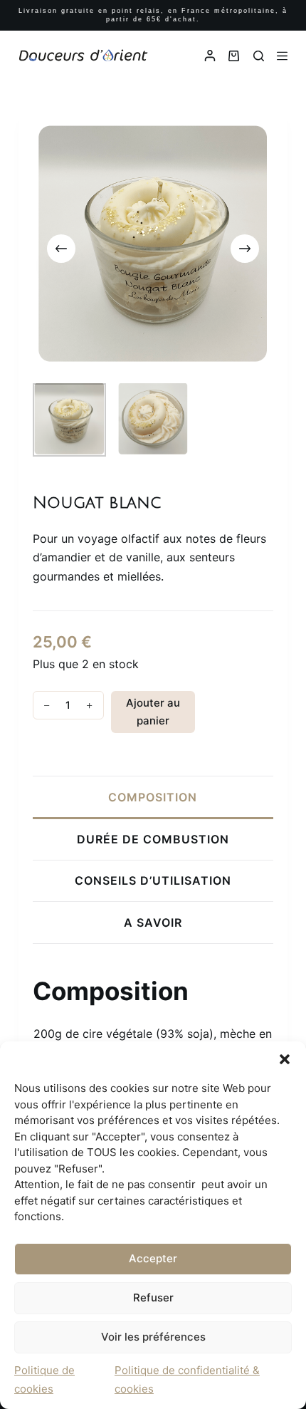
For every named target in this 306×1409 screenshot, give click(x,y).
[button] (285, 1059)
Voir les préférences (153, 1336)
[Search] (258, 56)
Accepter (153, 1258)
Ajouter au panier (153, 711)
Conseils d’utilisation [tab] (153, 880)
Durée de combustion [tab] (153, 839)
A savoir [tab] (153, 922)
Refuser (153, 1297)
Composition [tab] (152, 797)
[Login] (210, 55)
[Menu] (282, 56)
